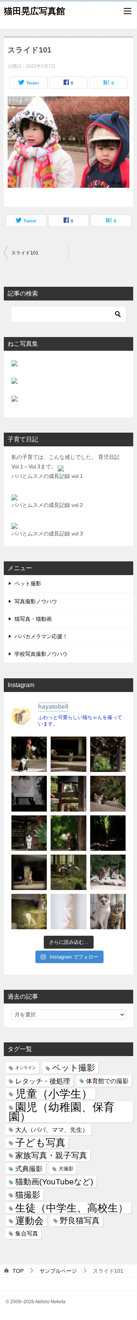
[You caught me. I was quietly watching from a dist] (29, 872)
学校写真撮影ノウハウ (41, 654)
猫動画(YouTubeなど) (54, 1181)
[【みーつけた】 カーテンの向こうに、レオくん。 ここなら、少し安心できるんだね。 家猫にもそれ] (68, 911)
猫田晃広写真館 (34, 11)
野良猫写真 (80, 1220)
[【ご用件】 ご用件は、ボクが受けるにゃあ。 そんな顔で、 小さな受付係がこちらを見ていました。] (68, 754)
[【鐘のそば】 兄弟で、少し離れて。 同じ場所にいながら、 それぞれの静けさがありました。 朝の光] (68, 793)
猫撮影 (27, 1195)
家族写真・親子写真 (51, 1155)
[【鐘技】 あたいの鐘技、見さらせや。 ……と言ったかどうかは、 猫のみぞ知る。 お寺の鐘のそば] (108, 754)
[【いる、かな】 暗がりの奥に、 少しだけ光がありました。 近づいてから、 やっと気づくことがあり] (108, 833)
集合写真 (26, 1234)
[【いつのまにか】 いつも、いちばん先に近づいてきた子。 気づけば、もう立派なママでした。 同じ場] (29, 911)
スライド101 (25, 253)
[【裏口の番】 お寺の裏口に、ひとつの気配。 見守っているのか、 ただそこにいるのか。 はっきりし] (29, 793)
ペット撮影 (27, 583)
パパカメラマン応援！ (41, 636)
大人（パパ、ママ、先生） (51, 1129)
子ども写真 (40, 1142)
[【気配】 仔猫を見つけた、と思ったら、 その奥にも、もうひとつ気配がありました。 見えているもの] (108, 793)
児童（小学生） (53, 1093)
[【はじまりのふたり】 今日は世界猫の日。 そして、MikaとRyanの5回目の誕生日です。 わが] (108, 911)
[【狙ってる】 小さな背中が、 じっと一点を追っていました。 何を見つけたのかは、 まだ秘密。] (68, 833)
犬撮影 (66, 1168)
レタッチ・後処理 (42, 1081)
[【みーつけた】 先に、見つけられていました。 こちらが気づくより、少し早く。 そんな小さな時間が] (29, 833)
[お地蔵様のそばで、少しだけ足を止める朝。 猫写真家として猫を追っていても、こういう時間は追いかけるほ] (29, 754)
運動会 (29, 1221)
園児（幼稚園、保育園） (62, 1111)
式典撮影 (29, 1169)
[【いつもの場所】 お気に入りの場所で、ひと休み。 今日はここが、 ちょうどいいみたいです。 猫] (68, 872)
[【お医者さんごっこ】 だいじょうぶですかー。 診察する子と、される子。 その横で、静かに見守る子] (108, 872)
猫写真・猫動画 (33, 619)
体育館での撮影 (107, 1080)
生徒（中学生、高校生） (71, 1207)
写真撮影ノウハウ (35, 601)
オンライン (25, 1067)
